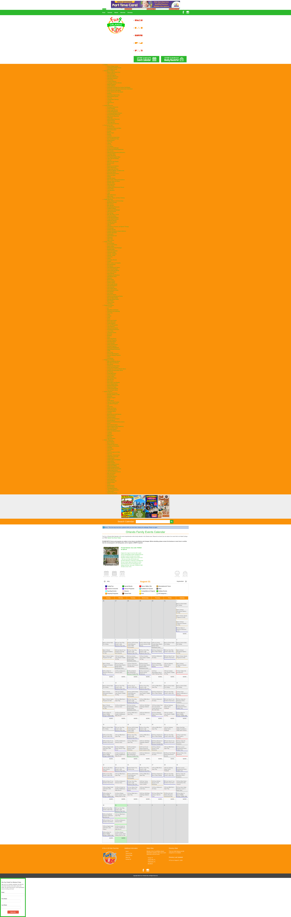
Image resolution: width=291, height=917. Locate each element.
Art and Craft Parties (112, 244)
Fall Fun (109, 450)
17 (115, 724)
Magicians (109, 278)
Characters (110, 257)
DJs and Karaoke (111, 264)
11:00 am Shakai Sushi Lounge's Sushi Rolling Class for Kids (120, 795)
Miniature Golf (110, 163)
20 (152, 724)
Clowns (109, 258)
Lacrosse (109, 412)
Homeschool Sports (112, 409)
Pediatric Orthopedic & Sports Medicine (116, 231)
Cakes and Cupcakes (112, 251)
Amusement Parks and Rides (114, 128)
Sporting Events (111, 591)
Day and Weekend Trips (113, 139)
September (180, 581)
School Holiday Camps (112, 66)
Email (3, 892)
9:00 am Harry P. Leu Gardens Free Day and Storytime (120, 651)
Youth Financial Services (113, 123)
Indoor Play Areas (111, 155)
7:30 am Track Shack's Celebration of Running (182, 693)
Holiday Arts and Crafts (112, 456)
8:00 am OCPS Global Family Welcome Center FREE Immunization (133, 645)
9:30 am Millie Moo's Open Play (157, 686)
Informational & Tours (164, 586)
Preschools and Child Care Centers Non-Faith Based (120, 89)
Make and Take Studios (113, 161)
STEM (108, 350)
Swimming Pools (111, 184)
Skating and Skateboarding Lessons (116, 422)
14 (165, 682)
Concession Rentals (112, 260)
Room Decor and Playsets (113, 382)
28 (165, 765)
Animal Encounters (111, 129)
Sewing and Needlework (113, 347)
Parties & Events (108, 241)
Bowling (109, 134)
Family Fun (110, 586)
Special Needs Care (112, 235)
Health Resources (108, 199)
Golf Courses (110, 151)
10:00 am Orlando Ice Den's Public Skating (157, 650)
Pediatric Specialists (112, 232)
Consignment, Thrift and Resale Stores (116, 369)
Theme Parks (110, 188)
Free (142, 593)
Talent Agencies (111, 122)
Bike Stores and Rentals (113, 363)
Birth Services (110, 205)
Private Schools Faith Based (114, 90)
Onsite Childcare (111, 86)
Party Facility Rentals (112, 284)
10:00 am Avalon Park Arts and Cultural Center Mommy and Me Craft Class (157, 707)
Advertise (122, 12)
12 (140, 682)
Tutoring (109, 101)
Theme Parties (110, 302)
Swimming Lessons (111, 429)
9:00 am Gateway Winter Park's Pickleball (168, 665)
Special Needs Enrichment (113, 349)
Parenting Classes (111, 341)
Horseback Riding (111, 411)
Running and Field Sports (113, 418)
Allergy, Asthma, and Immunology (115, 201)
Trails (108, 193)
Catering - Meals (111, 255)
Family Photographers (112, 111)
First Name (4, 898)
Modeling (109, 335)
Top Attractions (110, 190)
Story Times (110, 352)
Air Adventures (110, 126)
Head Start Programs (112, 78)
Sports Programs (108, 391)
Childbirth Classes (111, 208)
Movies (109, 164)
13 (152, 682)
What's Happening (108, 440)
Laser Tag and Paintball (113, 158)
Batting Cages (110, 132)
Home (103, 12)
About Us (128, 857)
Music (108, 337)
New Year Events (111, 473)
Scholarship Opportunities (113, 95)
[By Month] (106, 573)
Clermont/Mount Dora (174, 9)
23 (103, 765)
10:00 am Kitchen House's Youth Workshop (132, 748)
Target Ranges (110, 185)
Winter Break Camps (112, 69)
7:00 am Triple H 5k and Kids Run (181, 671)
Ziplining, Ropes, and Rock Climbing (116, 198)
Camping (109, 136)
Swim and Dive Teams (112, 428)
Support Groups (111, 120)
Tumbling (109, 432)
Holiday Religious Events (113, 464)
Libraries (109, 160)
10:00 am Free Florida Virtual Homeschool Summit (169, 754)
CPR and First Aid (111, 211)
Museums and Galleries (113, 166)
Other (159, 588)
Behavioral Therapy (112, 202)
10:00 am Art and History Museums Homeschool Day (168, 795)
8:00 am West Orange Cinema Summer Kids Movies (145, 644)
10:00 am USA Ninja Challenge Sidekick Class (144, 707)
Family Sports (110, 400)
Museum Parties (111, 281)
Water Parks (110, 196)
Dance (108, 319)
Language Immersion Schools (114, 83)
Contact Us (128, 859)
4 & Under (109, 307)
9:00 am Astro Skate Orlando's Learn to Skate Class (181, 789)
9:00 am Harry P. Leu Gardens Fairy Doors (169, 656)
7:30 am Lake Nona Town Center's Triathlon (181, 736)
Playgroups (110, 117)
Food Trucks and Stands (113, 270)
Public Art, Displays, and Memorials (115, 170)
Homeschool (110, 80)
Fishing (109, 143)
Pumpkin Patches (111, 478)
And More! (150, 863)
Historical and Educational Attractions (116, 152)
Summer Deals (110, 487)
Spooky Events (110, 485)
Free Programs (111, 326)
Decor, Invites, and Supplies (114, 263)
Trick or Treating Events (113, 490)
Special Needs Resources (113, 119)
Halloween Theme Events (113, 455)
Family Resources (108, 105)
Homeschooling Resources (113, 114)
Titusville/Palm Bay (151, 9)
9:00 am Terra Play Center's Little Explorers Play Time (120, 644)
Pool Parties (110, 293)
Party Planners (110, 287)
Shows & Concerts (112, 588)
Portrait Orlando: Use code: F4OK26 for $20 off (131, 548)
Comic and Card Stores (112, 367)
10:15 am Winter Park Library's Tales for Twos (157, 795)
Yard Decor (110, 303)
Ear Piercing (110, 372)
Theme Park (127, 593)
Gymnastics (110, 406)
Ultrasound (109, 237)
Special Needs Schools (112, 96)
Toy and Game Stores (112, 390)
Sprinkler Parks (111, 182)
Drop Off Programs (111, 75)
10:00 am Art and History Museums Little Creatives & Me (145, 748)
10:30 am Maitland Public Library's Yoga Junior (120, 748)
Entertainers (110, 266)
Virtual (108, 356)
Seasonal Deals (111, 482)
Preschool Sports (111, 417)
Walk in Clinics (110, 240)
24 (115, 765)
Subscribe (13, 912)
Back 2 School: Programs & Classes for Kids (181, 623)
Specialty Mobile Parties (113, 299)
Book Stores (110, 364)
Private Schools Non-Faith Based (115, 92)
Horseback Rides (111, 154)
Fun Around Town (108, 125)
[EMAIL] (185, 573)
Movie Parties (110, 279)
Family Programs (111, 323)
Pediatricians (110, 234)
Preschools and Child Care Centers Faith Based (118, 87)
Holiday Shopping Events (113, 467)
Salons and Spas (111, 175)
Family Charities (111, 108)
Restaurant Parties (111, 294)
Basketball (109, 396)
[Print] (177, 573)
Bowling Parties (111, 249)
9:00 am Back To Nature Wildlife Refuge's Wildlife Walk (108, 714)
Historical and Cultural (112, 328)
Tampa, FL (150, 858)
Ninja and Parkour (111, 415)
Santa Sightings (111, 479)
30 (103, 805)
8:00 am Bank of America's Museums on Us (181, 629)
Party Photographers (112, 285)
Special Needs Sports (112, 425)
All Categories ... (163, 593)
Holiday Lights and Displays (113, 459)
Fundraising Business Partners (114, 113)
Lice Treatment (110, 223)
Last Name (4, 905)
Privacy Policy (129, 855)
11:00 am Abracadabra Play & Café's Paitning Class (157, 672)
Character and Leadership (113, 311)
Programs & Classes (109, 305)
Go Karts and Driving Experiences (115, 149)
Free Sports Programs (112, 403)
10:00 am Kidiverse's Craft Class (145, 713)
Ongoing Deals (110, 474)
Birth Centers (110, 204)
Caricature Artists (111, 252)
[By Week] (114, 573)
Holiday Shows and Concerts (114, 468)
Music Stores (110, 381)
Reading (109, 93)
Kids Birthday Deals (112, 276)
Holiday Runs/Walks (112, 465)
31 (115, 805)
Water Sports (110, 435)
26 (140, 765)
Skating (109, 176)
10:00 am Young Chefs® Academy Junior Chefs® (144, 783)
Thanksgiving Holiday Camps (114, 67)
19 (140, 724)
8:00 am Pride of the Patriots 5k (181, 753)
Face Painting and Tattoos (113, 267)
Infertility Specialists (112, 222)
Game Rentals (110, 273)
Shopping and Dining (109, 359)
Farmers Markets (111, 375)
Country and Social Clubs (113, 137)
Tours (108, 191)
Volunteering (110, 358)
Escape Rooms (111, 140)
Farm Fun (109, 453)
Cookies (109, 261)
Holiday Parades (111, 462)
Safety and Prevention (112, 344)
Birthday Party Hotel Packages (114, 247)
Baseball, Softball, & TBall (113, 394)
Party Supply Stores (112, 288)
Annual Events (110, 441)
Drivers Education (111, 322)
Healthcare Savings (112, 220)
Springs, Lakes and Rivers (113, 181)
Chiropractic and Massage (113, 210)
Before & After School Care (113, 72)
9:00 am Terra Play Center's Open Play (169, 650)
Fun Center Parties (111, 272)
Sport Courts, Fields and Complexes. (116, 179)
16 (103, 724)
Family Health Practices (113, 219)
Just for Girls (110, 331)
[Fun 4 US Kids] (116, 25)
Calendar (110, 12)
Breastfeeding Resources (113, 207)
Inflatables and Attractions (113, 275)
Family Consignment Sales (113, 452)
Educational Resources (112, 76)
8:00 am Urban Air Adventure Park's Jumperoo (181, 701)
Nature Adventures (111, 167)
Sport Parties (110, 300)
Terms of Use (129, 853)
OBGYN (109, 225)
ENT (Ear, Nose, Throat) (113, 214)
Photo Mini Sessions (112, 476)
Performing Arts (111, 343)
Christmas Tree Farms (112, 444)
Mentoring (109, 334)
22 (177, 724)
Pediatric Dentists (111, 229)
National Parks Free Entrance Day (132, 768)
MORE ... (185, 633)
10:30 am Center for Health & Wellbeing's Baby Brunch (120, 714)
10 (115, 682)
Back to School (110, 443)
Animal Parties (110, 243)
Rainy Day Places (111, 172)
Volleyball (109, 434)
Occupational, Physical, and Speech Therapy (118, 226)
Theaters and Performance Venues (115, 187)
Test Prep (109, 98)
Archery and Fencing (112, 393)
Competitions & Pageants (148, 591)
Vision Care (110, 238)
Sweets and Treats (111, 387)
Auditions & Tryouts (147, 588)
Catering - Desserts (112, 254)
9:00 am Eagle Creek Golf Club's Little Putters (108, 748)
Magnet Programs (111, 84)
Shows (108, 484)
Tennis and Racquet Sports (113, 431)
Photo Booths (110, 291)
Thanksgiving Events (112, 488)
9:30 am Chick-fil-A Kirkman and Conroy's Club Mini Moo (133, 665)
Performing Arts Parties (112, 290)
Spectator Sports (111, 178)
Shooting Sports (111, 420)
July (108, 581)
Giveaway (130, 12)
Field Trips (109, 142)
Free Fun (109, 145)
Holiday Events (110, 458)
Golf (108, 405)
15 (177, 682)
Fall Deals (109, 447)
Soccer (109, 423)
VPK (108, 104)
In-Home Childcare (111, 81)
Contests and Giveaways (113, 446)
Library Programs (129, 588)
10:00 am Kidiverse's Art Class (157, 656)
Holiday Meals (110, 461)
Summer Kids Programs (113, 353)
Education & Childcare (109, 70)
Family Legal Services (112, 110)
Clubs (108, 314)
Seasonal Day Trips (112, 481)
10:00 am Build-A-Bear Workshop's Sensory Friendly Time (133, 672)
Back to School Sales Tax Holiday (182, 604)
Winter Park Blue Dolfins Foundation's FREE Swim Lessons (182, 729)
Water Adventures (111, 195)
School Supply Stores (112, 384)
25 (128, 765)
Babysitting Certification (112, 310)
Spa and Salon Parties (112, 297)
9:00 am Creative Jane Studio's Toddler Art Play (120, 657)
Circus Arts (109, 313)
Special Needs (128, 586)
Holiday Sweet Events (112, 470)
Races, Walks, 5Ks (146, 586)
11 (128, 682)
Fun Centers (110, 146)
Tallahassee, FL (151, 861)
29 (177, 765)
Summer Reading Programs (114, 355)
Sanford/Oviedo (128, 9)
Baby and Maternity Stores (113, 361)
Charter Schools (111, 73)
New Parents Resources (113, 116)
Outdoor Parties (111, 282)
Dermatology (110, 213)
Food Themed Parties (112, 269)
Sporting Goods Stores (112, 385)
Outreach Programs (112, 340)
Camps (106, 64)
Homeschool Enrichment (113, 329)
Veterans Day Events (112, 493)
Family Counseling (111, 216)
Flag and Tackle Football (113, 402)
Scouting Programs (111, 346)
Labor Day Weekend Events (114, 471)
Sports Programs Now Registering (115, 426)
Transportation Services (113, 99)
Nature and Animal (111, 338)
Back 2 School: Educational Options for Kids (181, 611)
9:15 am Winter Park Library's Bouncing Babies (132, 789)
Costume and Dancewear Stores (115, 370)
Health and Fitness (111, 408)
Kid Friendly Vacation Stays (113, 157)
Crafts (108, 317)
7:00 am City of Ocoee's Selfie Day (132, 686)
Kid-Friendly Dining (111, 378)
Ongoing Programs (112, 593)
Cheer (108, 399)
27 (152, 765)
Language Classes (111, 332)
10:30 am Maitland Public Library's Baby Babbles (157, 665)
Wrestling (109, 437)
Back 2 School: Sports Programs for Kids (182, 616)
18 (128, 724)
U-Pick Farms (110, 491)
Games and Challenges (113, 148)
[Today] (122, 573)
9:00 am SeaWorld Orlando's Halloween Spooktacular (108, 815)
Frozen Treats (110, 376)
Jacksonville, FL (151, 859)
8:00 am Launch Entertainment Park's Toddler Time (182, 707)
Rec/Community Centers (113, 173)
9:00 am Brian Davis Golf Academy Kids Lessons (181, 783)
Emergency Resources (112, 107)
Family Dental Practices (113, 217)
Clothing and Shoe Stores (113, 366)
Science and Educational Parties (115, 296)
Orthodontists (110, 228)
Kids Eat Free (110, 379)
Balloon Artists (110, 246)
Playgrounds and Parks (112, 169)
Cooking (109, 316)
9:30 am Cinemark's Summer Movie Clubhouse (144, 672)
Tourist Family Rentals (112, 388)
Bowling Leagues (111, 397)
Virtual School (110, 102)
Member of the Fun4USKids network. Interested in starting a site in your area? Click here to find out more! (156, 852)
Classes (126, 591)
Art (108, 308)
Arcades (109, 131)
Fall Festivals (110, 449)
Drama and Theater (112, 320)
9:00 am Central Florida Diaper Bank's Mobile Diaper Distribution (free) (157, 645)
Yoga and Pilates (111, 438)
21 (165, 724)
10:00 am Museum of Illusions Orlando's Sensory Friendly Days (157, 742)
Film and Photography (112, 325)
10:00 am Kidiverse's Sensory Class (120, 671)
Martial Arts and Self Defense (114, 414)
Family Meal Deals (111, 373)
